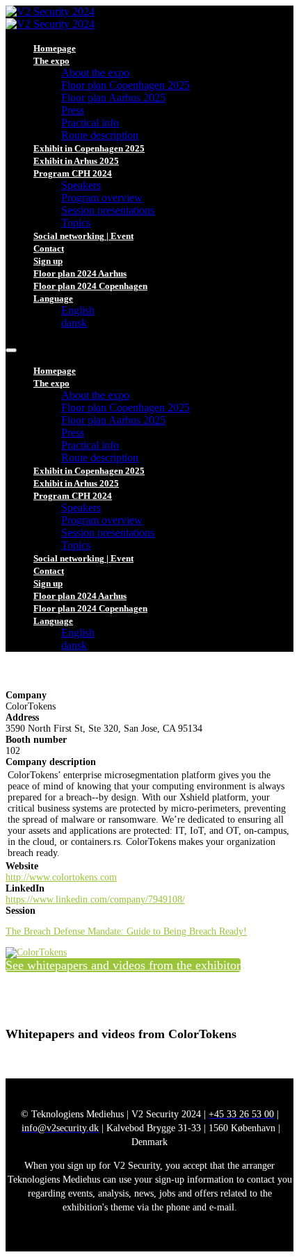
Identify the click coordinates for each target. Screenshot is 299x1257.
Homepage (54, 48)
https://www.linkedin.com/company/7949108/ (95, 899)
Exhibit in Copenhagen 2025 (89, 148)
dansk (74, 323)
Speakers (81, 185)
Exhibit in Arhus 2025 (76, 161)
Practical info (90, 123)
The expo (51, 61)
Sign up (48, 261)
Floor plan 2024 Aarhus (80, 273)
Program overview (102, 198)
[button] (123, 965)
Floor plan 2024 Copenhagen (90, 286)
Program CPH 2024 (72, 173)
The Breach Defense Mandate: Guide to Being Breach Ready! (126, 931)
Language (53, 298)
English (78, 310)
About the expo (95, 73)
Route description (99, 135)
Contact (48, 248)
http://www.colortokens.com (61, 877)
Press (72, 110)
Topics (75, 223)
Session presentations (107, 210)
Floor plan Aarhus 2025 (113, 98)
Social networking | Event (83, 236)
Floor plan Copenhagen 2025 (125, 85)
